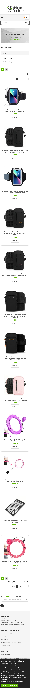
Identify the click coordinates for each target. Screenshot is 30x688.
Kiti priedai (18, 37)
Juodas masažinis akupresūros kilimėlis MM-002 (15, 521)
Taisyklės (5, 637)
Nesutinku (13, 685)
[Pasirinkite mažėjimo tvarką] (27, 74)
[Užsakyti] (26, 600)
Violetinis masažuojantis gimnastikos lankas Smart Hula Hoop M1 (15, 440)
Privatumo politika (7, 634)
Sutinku (5, 685)
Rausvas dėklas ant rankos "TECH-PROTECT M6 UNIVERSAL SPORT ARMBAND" (15, 274)
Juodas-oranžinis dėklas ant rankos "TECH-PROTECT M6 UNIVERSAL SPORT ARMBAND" (15, 233)
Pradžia (11, 37)
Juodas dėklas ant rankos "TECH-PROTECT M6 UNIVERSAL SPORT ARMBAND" (15, 151)
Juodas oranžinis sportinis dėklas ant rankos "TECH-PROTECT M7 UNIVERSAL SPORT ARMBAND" (15, 358)
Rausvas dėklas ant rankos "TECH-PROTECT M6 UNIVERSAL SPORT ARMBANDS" (15, 399)
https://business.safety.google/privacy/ (12, 682)
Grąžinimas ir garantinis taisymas (12, 642)
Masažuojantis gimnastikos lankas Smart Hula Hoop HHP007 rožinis (15, 562)
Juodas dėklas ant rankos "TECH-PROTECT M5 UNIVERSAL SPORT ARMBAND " (15, 192)
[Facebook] (2, 605)
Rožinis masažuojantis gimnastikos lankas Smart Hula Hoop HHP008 (15, 480)
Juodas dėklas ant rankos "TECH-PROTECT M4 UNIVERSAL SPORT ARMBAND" (15, 110)
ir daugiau (15, 62)
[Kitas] (27, 79)
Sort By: (10, 74)
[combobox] (15, 23)
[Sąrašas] (6, 69)
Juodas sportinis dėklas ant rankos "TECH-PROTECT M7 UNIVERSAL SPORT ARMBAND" (15, 316)
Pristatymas (5, 639)
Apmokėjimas (6, 645)
